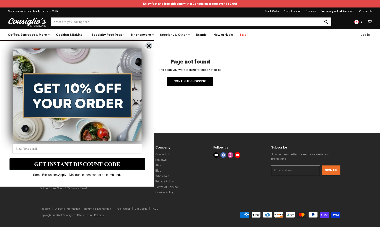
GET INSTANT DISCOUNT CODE (77, 164)
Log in (365, 34)
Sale (243, 34)
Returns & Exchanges (97, 208)
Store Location (292, 11)
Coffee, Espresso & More (28, 34)
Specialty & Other (174, 34)
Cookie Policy (164, 192)
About (159, 165)
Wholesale (162, 176)
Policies (99, 215)
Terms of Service (166, 187)
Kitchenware (141, 34)
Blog (158, 170)
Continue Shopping (190, 81)
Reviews (311, 11)
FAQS (155, 208)
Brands (201, 34)
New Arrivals (223, 34)
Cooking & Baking (69, 34)
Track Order (272, 11)
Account (45, 208)
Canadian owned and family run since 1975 (33, 11)
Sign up (331, 170)
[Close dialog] (149, 46)
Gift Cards (141, 208)
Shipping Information (67, 208)
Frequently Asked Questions (337, 11)
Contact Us (365, 11)
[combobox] (186, 21)
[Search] (326, 21)
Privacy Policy (164, 181)
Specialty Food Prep (107, 34)
